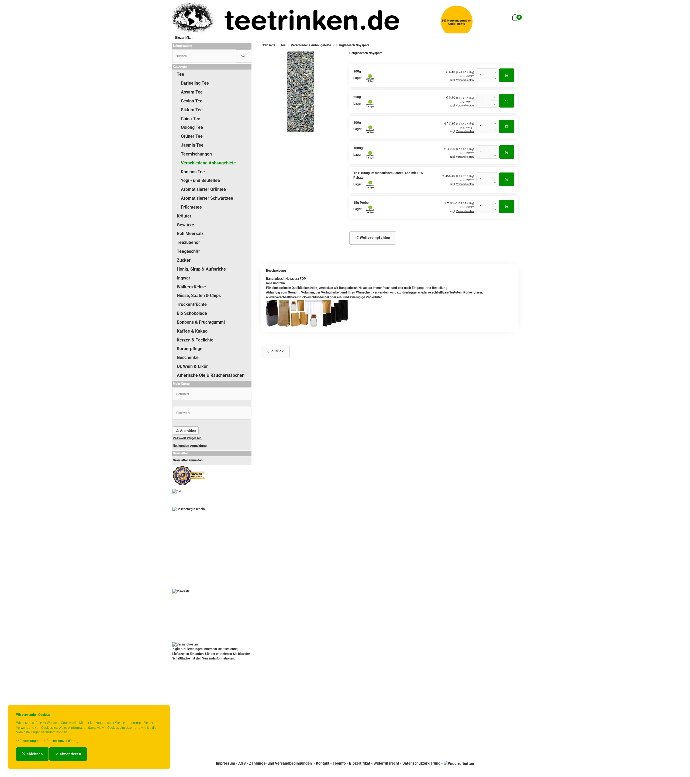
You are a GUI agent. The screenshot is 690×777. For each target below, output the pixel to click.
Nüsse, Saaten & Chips (199, 295)
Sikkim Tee (192, 109)
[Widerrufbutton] (459, 763)
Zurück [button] (277, 351)
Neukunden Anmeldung (190, 446)
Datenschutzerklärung (62, 741)
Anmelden (187, 431)
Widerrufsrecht (386, 763)
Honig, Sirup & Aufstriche (201, 269)
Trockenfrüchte (192, 304)
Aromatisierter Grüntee (203, 189)
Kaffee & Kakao (192, 331)
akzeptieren (70, 754)
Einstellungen (29, 741)
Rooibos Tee (193, 171)
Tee (180, 74)
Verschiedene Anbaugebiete (208, 162)
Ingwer (183, 278)
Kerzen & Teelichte (195, 340)
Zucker (184, 260)
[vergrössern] (300, 91)
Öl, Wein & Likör (192, 366)
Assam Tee (192, 92)
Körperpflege (189, 348)
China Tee (190, 118)
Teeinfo (339, 763)
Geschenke (188, 357)
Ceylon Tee (191, 100)
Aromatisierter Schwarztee (207, 198)
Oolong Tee (192, 127)
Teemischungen (196, 154)
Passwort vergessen (187, 438)
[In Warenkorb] (506, 75)
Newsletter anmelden (188, 460)
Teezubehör (188, 242)
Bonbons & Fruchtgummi (201, 322)
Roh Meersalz (190, 233)
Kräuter (184, 216)
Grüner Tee (192, 136)
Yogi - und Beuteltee (200, 180)
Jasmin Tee (192, 145)
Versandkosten (465, 79)
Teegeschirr (188, 251)
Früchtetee (191, 207)
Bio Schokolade (192, 313)
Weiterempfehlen (374, 238)
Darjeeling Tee (195, 83)
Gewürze (185, 224)
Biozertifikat (183, 38)
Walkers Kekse (191, 286)
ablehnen (34, 754)
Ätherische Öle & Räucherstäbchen (210, 375)
